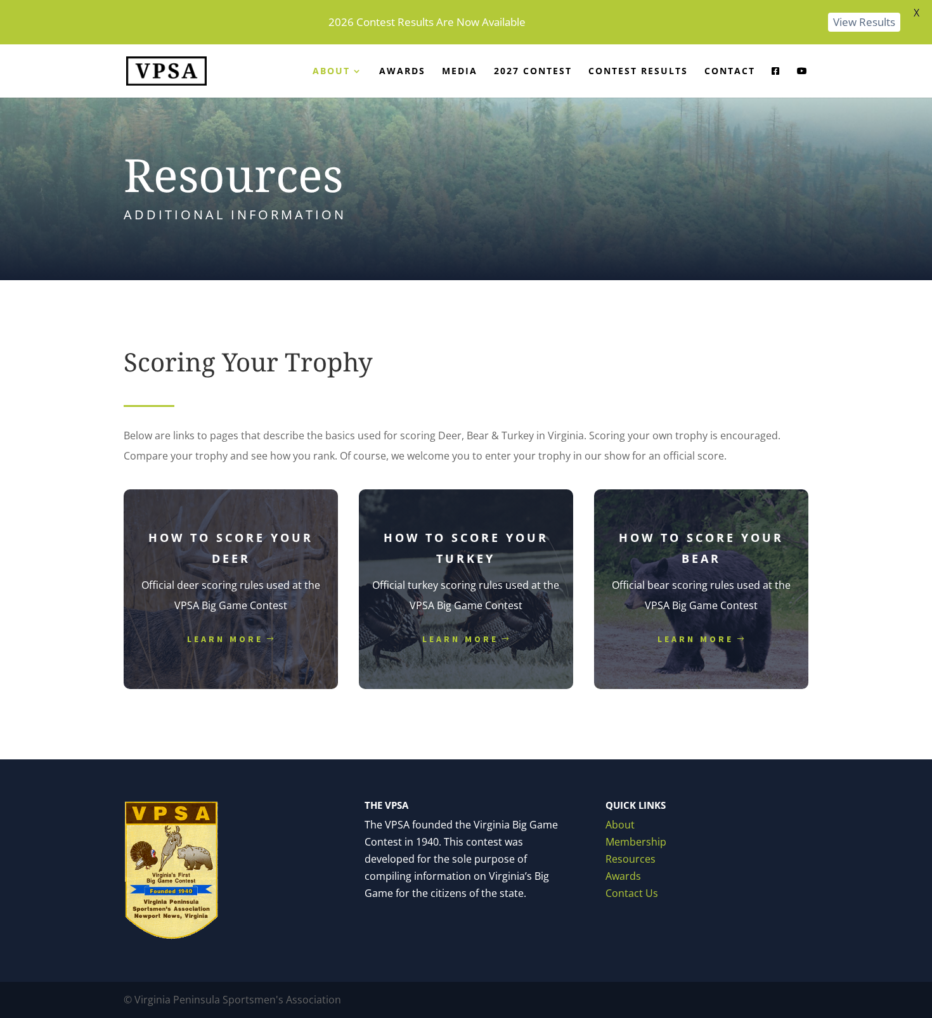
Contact (729, 72)
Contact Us (631, 893)
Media (459, 72)
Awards (402, 72)
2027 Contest (533, 72)
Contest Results (638, 72)
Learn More (225, 639)
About (331, 72)
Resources (630, 859)
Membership (635, 842)
